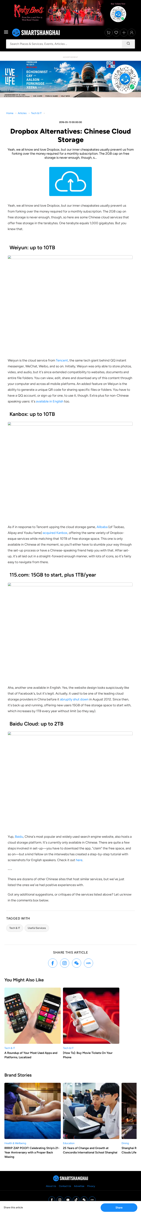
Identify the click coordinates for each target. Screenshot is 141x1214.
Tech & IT (36, 113)
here (79, 860)
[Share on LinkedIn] (88, 963)
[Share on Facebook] (52, 963)
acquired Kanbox (55, 533)
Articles (22, 113)
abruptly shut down (74, 699)
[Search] (128, 44)
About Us (51, 1186)
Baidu (19, 837)
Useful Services (37, 928)
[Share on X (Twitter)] (64, 963)
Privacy (91, 1186)
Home (9, 113)
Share (118, 1207)
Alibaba (102, 527)
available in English (49, 401)
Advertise (79, 1186)
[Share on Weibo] (76, 963)
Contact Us (65, 1186)
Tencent (62, 360)
